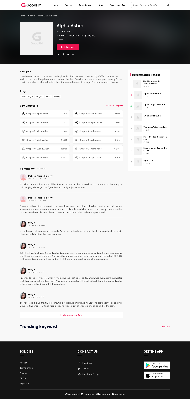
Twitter (85, 368)
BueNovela (89, 394)
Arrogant (39, 96)
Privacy (23, 373)
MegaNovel (104, 394)
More (165, 327)
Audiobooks (85, 5)
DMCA (23, 378)
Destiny (57, 96)
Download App (118, 5)
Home (56, 5)
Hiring (101, 5)
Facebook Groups (90, 374)
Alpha (48, 96)
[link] (22, 16)
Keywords (24, 383)
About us (24, 362)
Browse (69, 5)
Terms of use (26, 368)
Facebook (87, 363)
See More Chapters (114, 105)
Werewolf (31, 16)
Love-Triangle (27, 96)
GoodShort (120, 394)
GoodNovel (73, 394)
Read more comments (70, 315)
